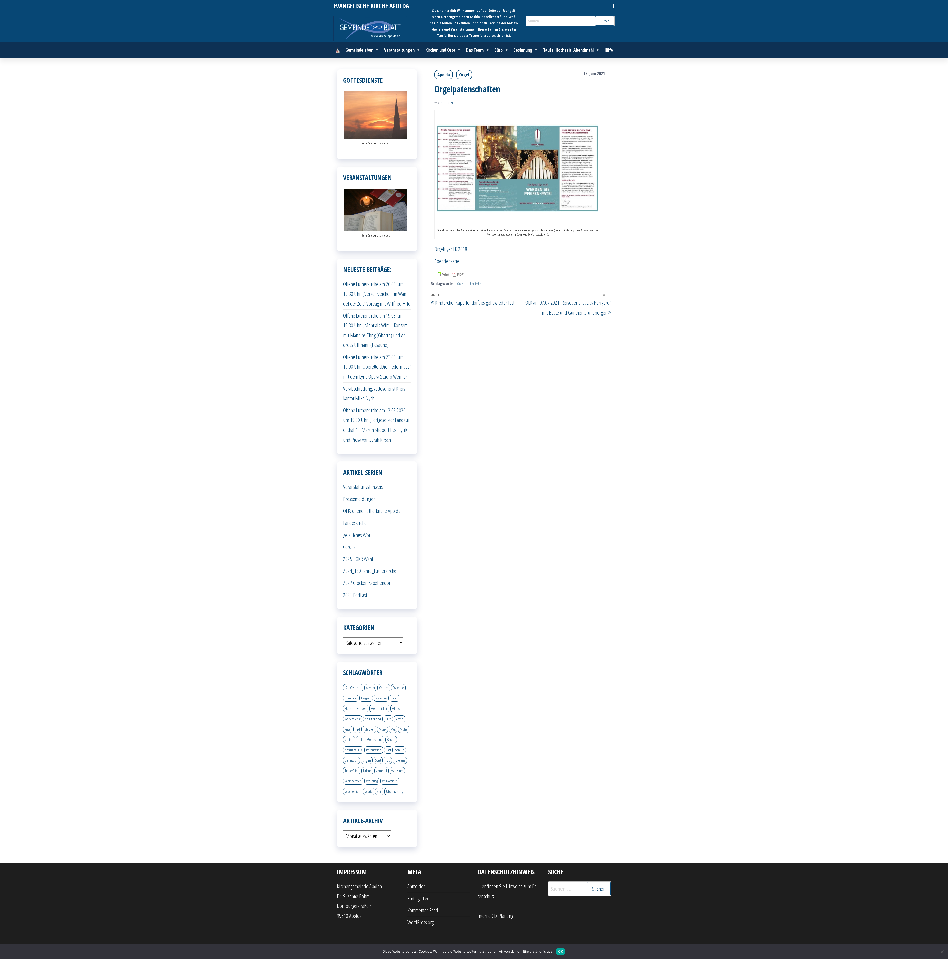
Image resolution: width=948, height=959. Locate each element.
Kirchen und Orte (440, 50)
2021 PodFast (355, 595)
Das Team (475, 50)
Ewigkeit (366, 698)
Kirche (399, 718)
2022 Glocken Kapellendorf (367, 582)
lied (357, 729)
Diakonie (398, 687)
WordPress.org (420, 922)
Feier (394, 698)
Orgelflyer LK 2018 (450, 249)
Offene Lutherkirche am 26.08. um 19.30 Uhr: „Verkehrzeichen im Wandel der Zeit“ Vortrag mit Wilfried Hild (377, 293)
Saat (388, 749)
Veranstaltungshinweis (363, 486)
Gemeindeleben (359, 50)
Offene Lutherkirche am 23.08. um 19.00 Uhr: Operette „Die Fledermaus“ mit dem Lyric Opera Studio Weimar (377, 366)
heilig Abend (373, 718)
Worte (369, 791)
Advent (370, 687)
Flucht (348, 708)
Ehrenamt (351, 698)
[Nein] (941, 951)
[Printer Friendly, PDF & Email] (449, 274)
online (349, 739)
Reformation (373, 749)
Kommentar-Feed (422, 910)
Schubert (447, 103)
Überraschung (394, 791)
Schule (399, 749)
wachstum (397, 770)
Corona (349, 546)
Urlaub (367, 770)
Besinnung (523, 50)
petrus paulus (353, 749)
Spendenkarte (446, 261)
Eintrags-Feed (419, 898)
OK (560, 951)
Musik (382, 729)
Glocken (397, 708)
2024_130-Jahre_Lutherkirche (369, 570)
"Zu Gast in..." (353, 687)
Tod (387, 760)
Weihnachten (353, 781)
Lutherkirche (474, 283)
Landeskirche (355, 522)
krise (348, 729)
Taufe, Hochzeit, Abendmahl (568, 50)
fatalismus (381, 698)
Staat (378, 760)
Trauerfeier (352, 770)
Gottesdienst (352, 718)
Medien (369, 729)
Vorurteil (381, 770)
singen (367, 760)
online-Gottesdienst (370, 739)
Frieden (362, 708)
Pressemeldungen (359, 498)
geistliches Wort (357, 535)
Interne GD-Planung (495, 915)
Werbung (372, 781)
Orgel (464, 75)
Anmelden (416, 886)
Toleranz (400, 760)
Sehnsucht (351, 760)
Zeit (379, 791)
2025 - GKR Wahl (358, 558)
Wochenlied (352, 791)
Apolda (443, 75)
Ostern (391, 739)
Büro (498, 50)
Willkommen (390, 781)
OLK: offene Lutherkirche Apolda (371, 510)
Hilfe (609, 50)
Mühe (404, 729)
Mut (393, 729)
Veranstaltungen (399, 50)
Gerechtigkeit (379, 708)
